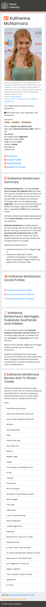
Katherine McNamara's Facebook (20, 294)
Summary (11, 156)
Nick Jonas (29, 595)
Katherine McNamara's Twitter (19, 290)
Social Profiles (14, 159)
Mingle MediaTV (16, 96)
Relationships (13, 163)
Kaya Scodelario (16, 595)
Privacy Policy (7, 599)
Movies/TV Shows (16, 167)
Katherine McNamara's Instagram (20, 298)
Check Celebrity (15, 604)
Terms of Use (20, 599)
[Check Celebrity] (14, 5)
